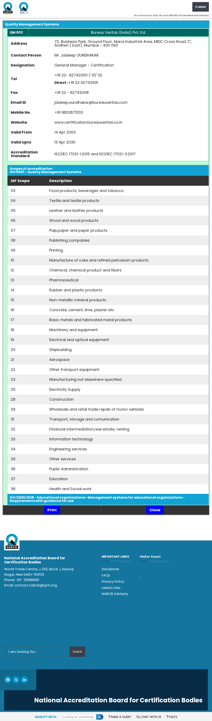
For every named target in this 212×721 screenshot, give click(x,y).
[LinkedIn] (24, 679)
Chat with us (150, 717)
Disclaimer (110, 569)
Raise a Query (120, 717)
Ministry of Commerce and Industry (189, 15)
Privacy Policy (113, 581)
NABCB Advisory (115, 593)
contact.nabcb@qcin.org (36, 585)
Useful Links (111, 587)
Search (77, 652)
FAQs (106, 575)
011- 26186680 (28, 580)
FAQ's (172, 717)
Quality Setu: (46, 717)
